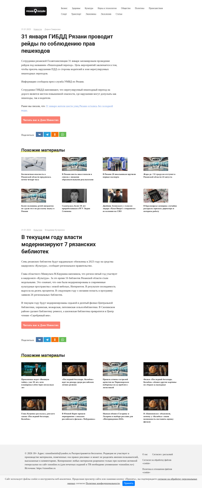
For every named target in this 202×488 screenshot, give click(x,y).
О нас (145, 454)
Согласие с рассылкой (162, 454)
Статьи (119, 14)
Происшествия (156, 8)
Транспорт (76, 14)
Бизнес (64, 8)
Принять (128, 483)
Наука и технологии (107, 8)
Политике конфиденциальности (103, 483)
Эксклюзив (106, 14)
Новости (38, 29)
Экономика (91, 14)
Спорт (64, 14)
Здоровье (76, 8)
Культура (89, 8)
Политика (139, 8)
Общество (126, 8)
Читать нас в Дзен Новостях (41, 119)
